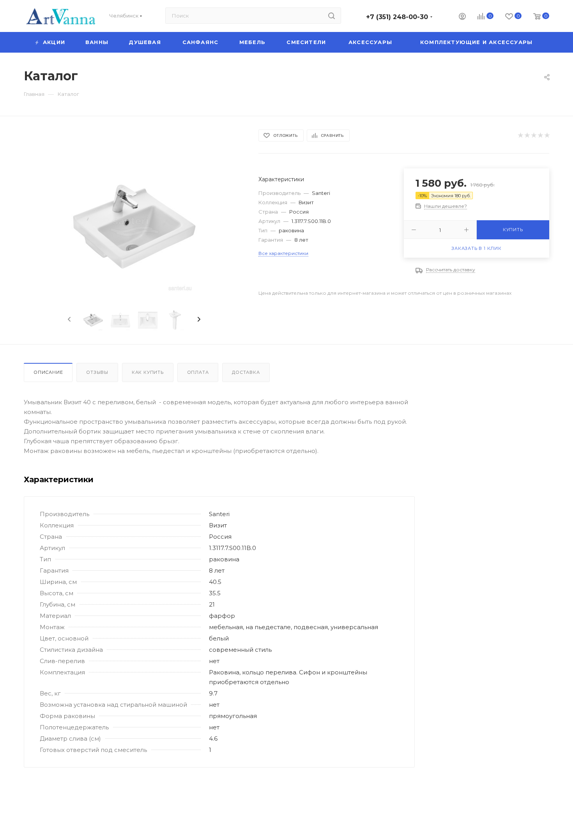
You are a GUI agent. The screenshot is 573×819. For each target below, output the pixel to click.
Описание (48, 372)
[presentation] (68, 319)
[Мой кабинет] (462, 17)
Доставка (246, 372)
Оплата (198, 372)
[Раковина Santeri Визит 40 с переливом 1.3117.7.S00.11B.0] (134, 226)
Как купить (148, 372)
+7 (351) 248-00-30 (397, 17)
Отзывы (97, 372)
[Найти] (331, 15)
